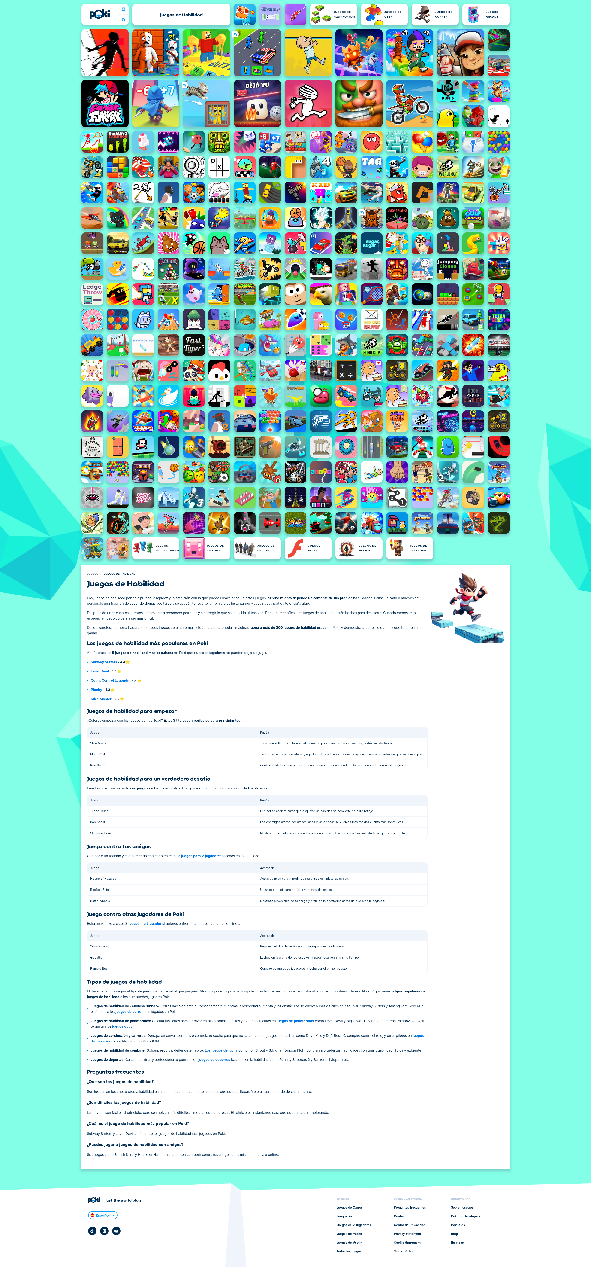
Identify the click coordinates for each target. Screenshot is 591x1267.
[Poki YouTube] (116, 1231)
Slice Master (101, 699)
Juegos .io (344, 1216)
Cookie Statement (407, 1242)
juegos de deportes (214, 1060)
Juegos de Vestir (349, 1242)
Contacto (400, 1216)
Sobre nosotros (462, 1207)
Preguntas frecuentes (410, 1207)
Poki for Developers (465, 1216)
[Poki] (100, 14)
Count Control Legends (110, 680)
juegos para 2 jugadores (201, 856)
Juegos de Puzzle (350, 1234)
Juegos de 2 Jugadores (354, 1225)
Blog (454, 1234)
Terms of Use (403, 1251)
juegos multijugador (144, 923)
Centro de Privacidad (409, 1225)
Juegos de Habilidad (120, 574)
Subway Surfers (104, 662)
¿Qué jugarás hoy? (123, 20)
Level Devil (100, 671)
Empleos (457, 1242)
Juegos (92, 574)
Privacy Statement (407, 1234)
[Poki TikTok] (92, 1231)
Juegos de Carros (350, 1207)
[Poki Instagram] (104, 1231)
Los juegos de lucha (221, 1050)
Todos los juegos (349, 1251)
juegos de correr (129, 1012)
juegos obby (122, 1026)
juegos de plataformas (295, 1021)
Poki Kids (458, 1225)
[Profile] (123, 9)
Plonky (96, 690)
